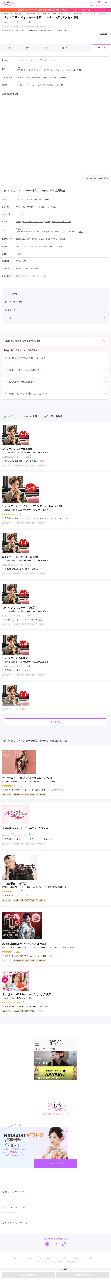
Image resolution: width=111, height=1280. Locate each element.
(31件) (18, 891)
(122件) (18, 1002)
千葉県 (18, 222)
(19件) (18, 951)
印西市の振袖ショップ (80, 14)
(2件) (27, 22)
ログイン (99, 5)
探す (91, 5)
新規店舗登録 (72, 1262)
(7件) (18, 514)
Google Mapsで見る (99, 178)
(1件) (27, 565)
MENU (106, 5)
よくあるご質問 (61, 1258)
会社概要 (59, 1262)
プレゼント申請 (55, 1163)
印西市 (47, 222)
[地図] (80, 70)
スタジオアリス (22, 214)
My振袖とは (31, 1258)
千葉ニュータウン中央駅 (61, 222)
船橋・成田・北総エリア (33, 222)
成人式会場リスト (78, 1258)
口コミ (64, 48)
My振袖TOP (18, 1258)
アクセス (101, 48)
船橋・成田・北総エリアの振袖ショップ (56, 14)
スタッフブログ (45, 1258)
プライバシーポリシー (44, 1262)
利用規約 (91, 1258)
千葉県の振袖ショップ (32, 14)
